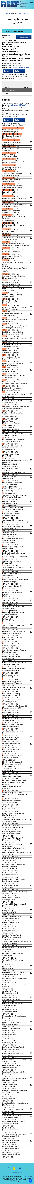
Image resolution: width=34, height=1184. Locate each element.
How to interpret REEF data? (22, 67)
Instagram (14, 1169)
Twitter (20, 1169)
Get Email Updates (17, 1172)
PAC (9, 35)
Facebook (8, 1169)
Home (8, 13)
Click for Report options (15, 31)
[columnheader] (5, 87)
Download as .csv (24, 37)
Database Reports (22, 13)
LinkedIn (26, 1169)
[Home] (14, 4)
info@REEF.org (28, 1176)
